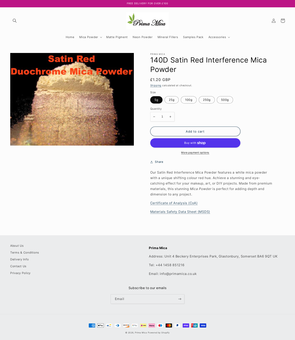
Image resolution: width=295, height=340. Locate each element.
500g (225, 99)
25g (172, 99)
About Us (17, 245)
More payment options (195, 152)
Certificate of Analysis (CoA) (174, 203)
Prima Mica (141, 332)
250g (207, 99)
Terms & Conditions (24, 252)
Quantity (156, 108)
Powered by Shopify (159, 332)
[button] (14, 20)
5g (156, 99)
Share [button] (159, 162)
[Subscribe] (179, 299)
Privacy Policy (20, 273)
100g (188, 99)
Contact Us (18, 266)
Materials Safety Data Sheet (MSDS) (180, 212)
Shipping (155, 85)
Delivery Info (19, 259)
